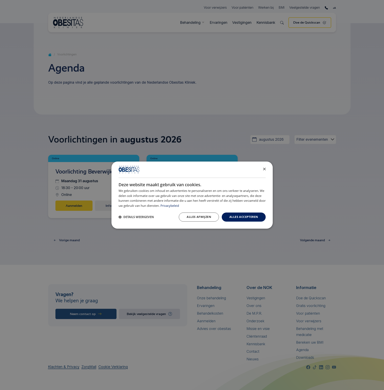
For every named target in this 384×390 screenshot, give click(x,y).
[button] (136, 217)
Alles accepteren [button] (243, 217)
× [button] (264, 169)
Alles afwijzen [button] (199, 217)
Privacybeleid (169, 206)
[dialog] (192, 195)
